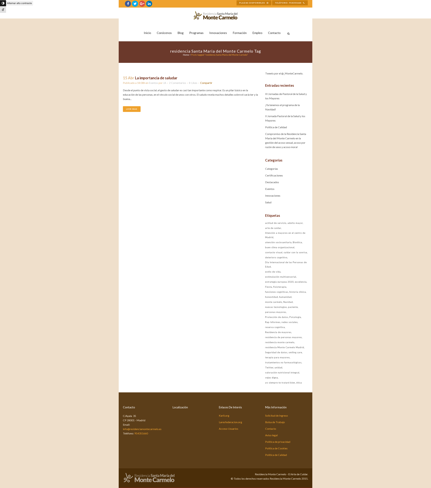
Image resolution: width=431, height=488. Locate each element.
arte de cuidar (273, 228)
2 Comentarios (177, 82)
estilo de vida (273, 271)
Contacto (270, 428)
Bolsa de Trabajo (275, 422)
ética (299, 382)
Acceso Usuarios (228, 428)
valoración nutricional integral (282, 372)
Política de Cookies (276, 448)
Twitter (269, 367)
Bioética (297, 242)
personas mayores (275, 312)
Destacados (272, 182)
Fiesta (268, 287)
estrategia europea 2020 (279, 281)
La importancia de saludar (156, 78)
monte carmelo (273, 302)
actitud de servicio (275, 223)
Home (186, 54)
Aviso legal (271, 435)
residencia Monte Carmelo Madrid (284, 347)
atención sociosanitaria (278, 242)
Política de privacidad (277, 441)
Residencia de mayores (278, 332)
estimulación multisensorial (280, 276)
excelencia (301, 281)
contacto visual (274, 252)
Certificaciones (274, 175)
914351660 (141, 433)
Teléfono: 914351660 (288, 3)
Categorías (271, 168)
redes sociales (289, 322)
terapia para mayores (277, 357)
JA (164, 82)
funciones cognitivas (276, 292)
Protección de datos (276, 317)
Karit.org (224, 415)
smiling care (295, 352)
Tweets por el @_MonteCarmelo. (284, 73)
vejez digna (271, 377)
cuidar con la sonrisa (295, 252)
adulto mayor (295, 223)
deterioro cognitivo (276, 257)
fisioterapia (279, 287)
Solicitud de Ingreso (276, 415)
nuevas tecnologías (276, 307)
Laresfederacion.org (230, 422)
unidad (278, 367)
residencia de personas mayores (283, 337)
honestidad (271, 297)
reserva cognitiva (275, 327)
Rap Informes (272, 322)
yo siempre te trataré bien (280, 382)
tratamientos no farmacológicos (283, 362)
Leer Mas (131, 109)
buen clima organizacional (279, 247)
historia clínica (297, 292)
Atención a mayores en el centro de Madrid (285, 235)
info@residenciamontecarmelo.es (142, 429)
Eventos (153, 82)
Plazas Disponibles (252, 3)
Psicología (295, 317)
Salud (268, 202)
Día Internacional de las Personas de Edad (286, 264)
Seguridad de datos (276, 352)
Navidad (288, 302)
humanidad (285, 297)
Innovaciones (272, 195)
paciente (293, 307)
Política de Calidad (276, 127)
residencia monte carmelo (279, 342)
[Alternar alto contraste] (3, 3)
